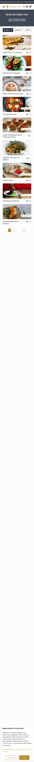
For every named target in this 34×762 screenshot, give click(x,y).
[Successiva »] (24, 230)
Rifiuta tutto (11, 758)
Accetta (24, 758)
